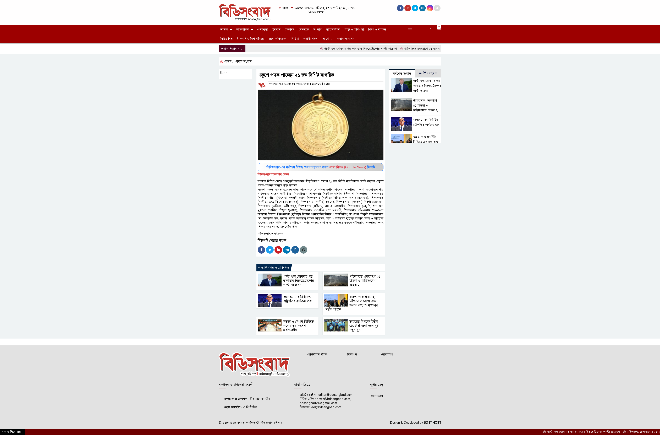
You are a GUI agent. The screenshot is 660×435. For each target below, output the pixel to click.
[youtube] (422, 8)
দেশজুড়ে (304, 29)
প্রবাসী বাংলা (310, 39)
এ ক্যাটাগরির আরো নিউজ (273, 267)
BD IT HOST (432, 423)
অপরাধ (317, 29)
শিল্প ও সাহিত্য (377, 29)
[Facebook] (261, 250)
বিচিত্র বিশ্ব (226, 39)
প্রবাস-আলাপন (345, 39)
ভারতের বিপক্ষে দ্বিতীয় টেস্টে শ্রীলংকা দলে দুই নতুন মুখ (364, 325)
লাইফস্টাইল (333, 29)
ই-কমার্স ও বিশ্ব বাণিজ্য (250, 39)
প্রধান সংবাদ (244, 61)
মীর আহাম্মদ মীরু (260, 399)
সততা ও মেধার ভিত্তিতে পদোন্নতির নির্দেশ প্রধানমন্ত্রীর (298, 325)
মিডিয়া (295, 39)
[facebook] (400, 8)
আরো (326, 39)
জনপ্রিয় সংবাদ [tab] (428, 73)
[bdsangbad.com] (245, 12)
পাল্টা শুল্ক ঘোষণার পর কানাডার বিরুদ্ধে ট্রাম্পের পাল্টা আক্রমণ (339, 49)
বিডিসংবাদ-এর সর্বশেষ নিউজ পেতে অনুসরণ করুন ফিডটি (320, 167)
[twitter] (415, 8)
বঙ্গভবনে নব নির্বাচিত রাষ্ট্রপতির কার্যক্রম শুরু (297, 299)
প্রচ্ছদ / (228, 61)
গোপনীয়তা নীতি (317, 354)
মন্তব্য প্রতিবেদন (277, 39)
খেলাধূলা (262, 29)
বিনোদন (289, 29)
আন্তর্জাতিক (242, 29)
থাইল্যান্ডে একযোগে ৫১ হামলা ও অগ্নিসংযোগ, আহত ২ (415, 49)
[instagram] (407, 8)
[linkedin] (430, 8)
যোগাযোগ (387, 354)
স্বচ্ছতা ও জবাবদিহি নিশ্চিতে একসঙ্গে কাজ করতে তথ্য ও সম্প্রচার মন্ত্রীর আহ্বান (352, 303)
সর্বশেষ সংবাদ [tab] (402, 74)
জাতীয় (224, 29)
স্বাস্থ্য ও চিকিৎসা (354, 29)
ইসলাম (276, 29)
